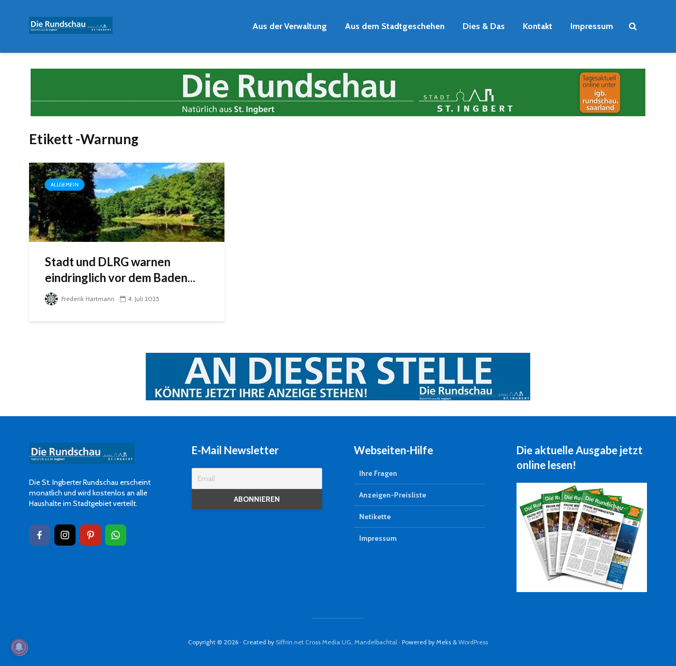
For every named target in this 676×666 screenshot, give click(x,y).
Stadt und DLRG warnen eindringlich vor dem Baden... (120, 270)
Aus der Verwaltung (289, 26)
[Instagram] (65, 535)
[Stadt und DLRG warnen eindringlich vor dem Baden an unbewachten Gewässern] (126, 201)
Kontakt (537, 26)
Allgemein (65, 184)
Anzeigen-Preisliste (392, 495)
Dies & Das (484, 26)
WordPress (473, 642)
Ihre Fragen (378, 473)
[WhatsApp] (115, 535)
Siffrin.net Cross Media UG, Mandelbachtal (336, 642)
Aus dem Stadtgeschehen (395, 26)
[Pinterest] (90, 535)
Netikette (375, 516)
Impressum (591, 26)
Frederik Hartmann (87, 299)
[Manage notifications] (19, 647)
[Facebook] (39, 535)
